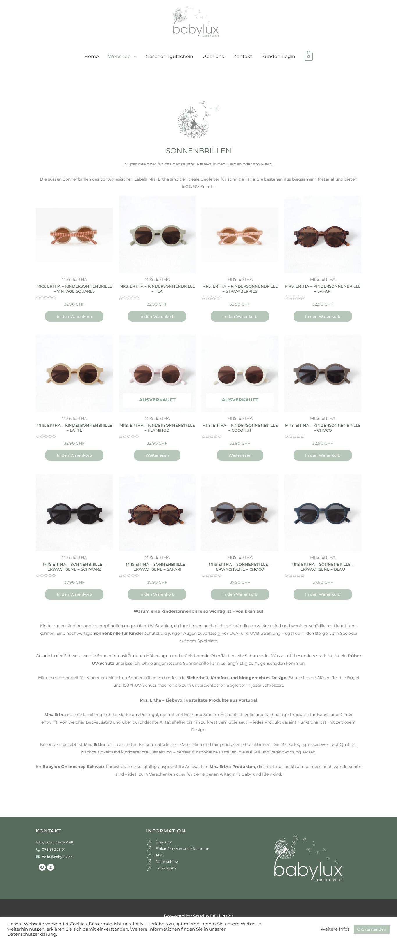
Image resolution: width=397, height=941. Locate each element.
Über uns (213, 56)
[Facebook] (42, 867)
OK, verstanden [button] (371, 929)
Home (91, 56)
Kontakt (242, 56)
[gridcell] (198, 175)
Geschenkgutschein (169, 56)
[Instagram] (50, 867)
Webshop (119, 56)
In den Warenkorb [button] (74, 316)
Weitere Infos (335, 929)
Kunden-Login (278, 56)
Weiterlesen (157, 455)
